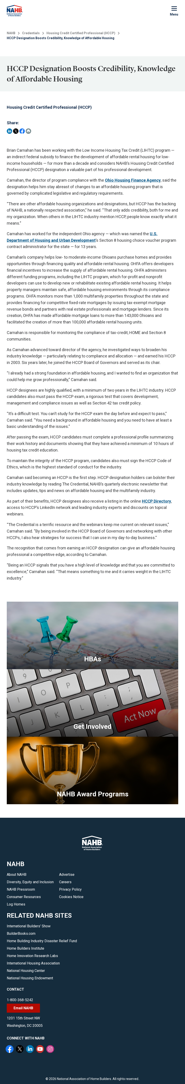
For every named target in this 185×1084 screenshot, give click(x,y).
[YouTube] (40, 1049)
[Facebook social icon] (10, 1049)
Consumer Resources (24, 897)
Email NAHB (23, 1008)
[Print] (28, 131)
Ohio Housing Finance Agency (133, 180)
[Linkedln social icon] (30, 1049)
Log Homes (16, 904)
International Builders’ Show (29, 926)
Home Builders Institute (25, 948)
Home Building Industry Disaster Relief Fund (42, 941)
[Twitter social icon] (20, 1049)
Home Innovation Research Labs (32, 956)
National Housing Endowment (30, 978)
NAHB (11, 33)
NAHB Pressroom (21, 889)
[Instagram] (50, 1049)
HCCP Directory (156, 501)
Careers (65, 882)
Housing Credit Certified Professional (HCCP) (80, 33)
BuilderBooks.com (21, 933)
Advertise (66, 874)
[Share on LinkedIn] (9, 131)
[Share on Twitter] (15, 131)
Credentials (31, 33)
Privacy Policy (70, 889)
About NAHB (16, 874)
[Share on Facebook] (22, 131)
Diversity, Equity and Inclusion (30, 882)
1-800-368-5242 (20, 1000)
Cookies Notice (71, 897)
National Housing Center (26, 971)
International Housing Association (33, 963)
